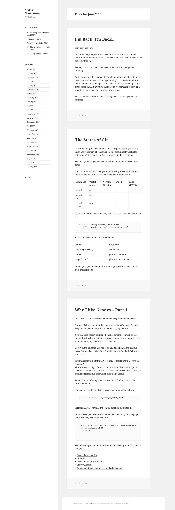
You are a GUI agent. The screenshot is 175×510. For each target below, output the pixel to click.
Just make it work (34, 39)
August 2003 (31, 158)
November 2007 (33, 114)
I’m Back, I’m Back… (95, 39)
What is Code (98, 67)
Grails (135, 370)
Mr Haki (81, 458)
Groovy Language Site (87, 455)
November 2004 (33, 134)
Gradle (121, 373)
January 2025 (32, 73)
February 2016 (32, 98)
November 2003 (33, 146)
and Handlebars (101, 504)
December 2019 (33, 89)
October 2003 (32, 150)
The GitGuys (80, 161)
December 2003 (33, 142)
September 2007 (33, 122)
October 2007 (32, 118)
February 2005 (32, 130)
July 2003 (30, 162)
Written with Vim (77, 504)
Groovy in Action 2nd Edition (90, 461)
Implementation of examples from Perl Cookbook (99, 468)
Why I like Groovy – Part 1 (101, 310)
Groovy (91, 367)
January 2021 (32, 85)
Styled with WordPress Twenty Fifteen (118, 504)
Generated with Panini (89, 504)
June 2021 (30, 81)
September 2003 (33, 154)
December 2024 (33, 77)
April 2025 (31, 69)
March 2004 (31, 138)
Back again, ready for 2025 (37, 43)
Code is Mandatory (32, 11)
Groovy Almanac (84, 464)
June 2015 (30, 110)
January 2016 (32, 102)
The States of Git (91, 139)
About (28, 177)
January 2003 (32, 166)
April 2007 (31, 126)
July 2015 (30, 106)
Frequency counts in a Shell (37, 53)
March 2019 (31, 94)
